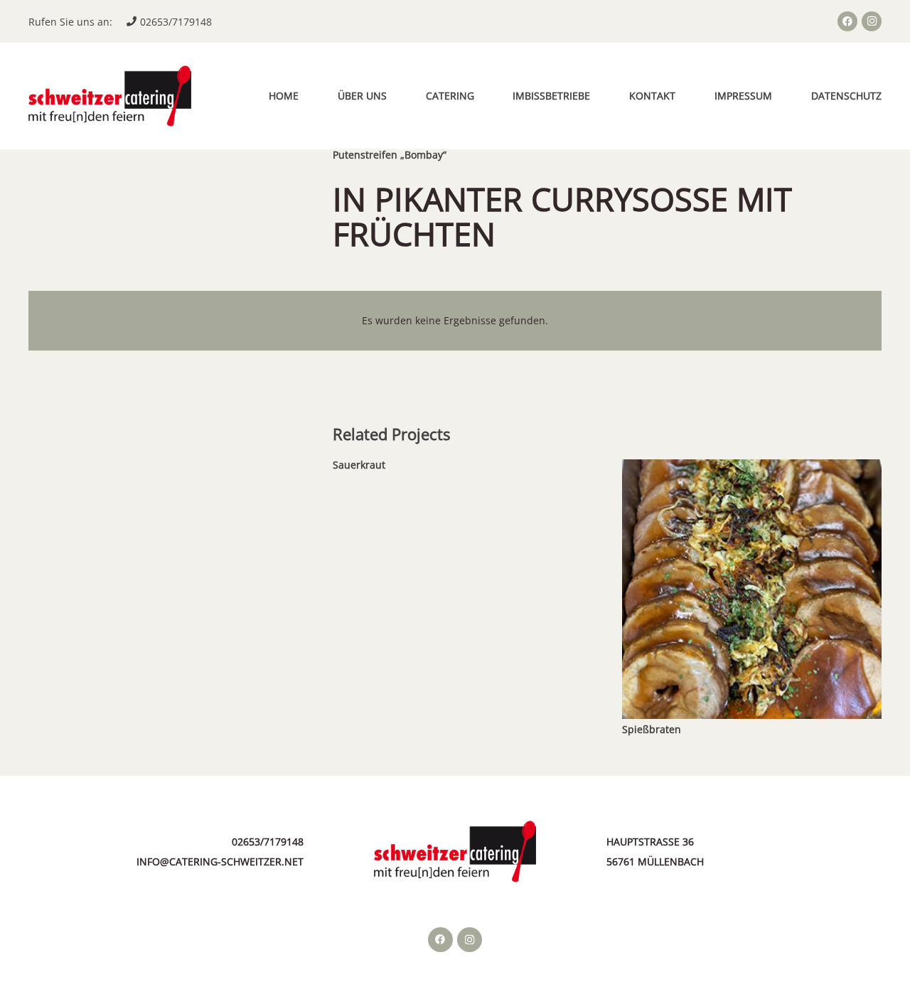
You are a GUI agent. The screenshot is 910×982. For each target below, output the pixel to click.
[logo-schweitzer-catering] (109, 96)
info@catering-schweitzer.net (220, 861)
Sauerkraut (359, 464)
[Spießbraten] (752, 469)
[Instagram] (872, 21)
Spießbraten (651, 729)
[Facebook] (847, 21)
